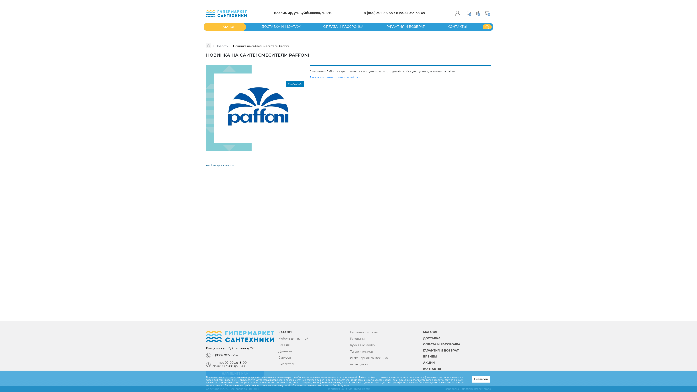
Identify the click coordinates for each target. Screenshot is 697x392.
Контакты (457, 27)
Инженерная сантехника (369, 358)
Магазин (431, 332)
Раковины (357, 338)
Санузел (284, 357)
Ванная (284, 345)
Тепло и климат (361, 351)
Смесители (286, 364)
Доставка (432, 338)
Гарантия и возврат (405, 27)
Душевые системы (364, 332)
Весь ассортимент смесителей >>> (335, 77)
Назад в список (222, 165)
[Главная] (208, 45)
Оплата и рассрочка (343, 27)
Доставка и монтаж (281, 27)
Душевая (285, 351)
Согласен (481, 379)
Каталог (285, 332)
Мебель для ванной (293, 338)
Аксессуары (359, 364)
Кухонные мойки (363, 345)
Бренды (430, 356)
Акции (429, 362)
